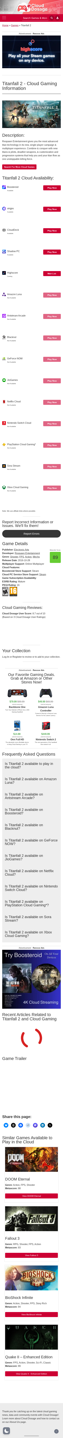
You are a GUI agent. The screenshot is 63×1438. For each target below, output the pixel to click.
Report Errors (31, 533)
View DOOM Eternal (31, 1196)
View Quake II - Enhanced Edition (31, 1374)
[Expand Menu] (4, 18)
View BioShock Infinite (31, 1314)
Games (14, 25)
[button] (6, 1430)
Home (5, 25)
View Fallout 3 (31, 1255)
